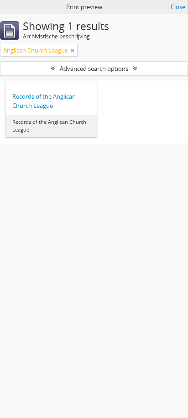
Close (178, 7)
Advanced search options (94, 68)
